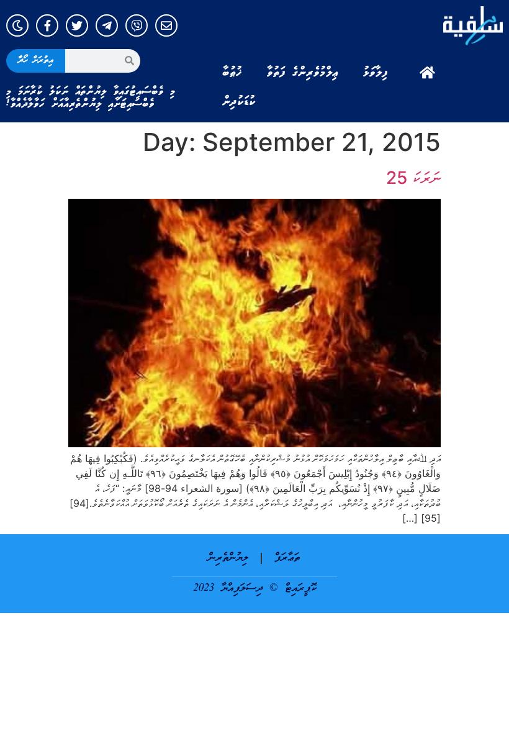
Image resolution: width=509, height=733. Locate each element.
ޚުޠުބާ (232, 73)
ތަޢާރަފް (287, 558)
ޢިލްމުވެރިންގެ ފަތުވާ (302, 73)
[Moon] (17, 25)
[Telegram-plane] (107, 25)
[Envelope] (166, 25)
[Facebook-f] (47, 25)
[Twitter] (77, 25)
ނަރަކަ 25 (413, 177)
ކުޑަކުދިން (239, 102)
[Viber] (136, 25)
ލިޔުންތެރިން (228, 558)
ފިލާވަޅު (375, 73)
